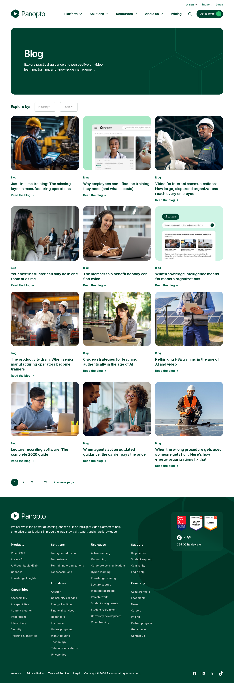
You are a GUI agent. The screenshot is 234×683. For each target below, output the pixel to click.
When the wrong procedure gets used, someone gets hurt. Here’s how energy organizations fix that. (189, 454)
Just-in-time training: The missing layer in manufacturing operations (41, 186)
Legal (76, 673)
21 (45, 482)
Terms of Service (58, 673)
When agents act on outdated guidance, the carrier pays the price (114, 452)
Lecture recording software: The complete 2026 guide (39, 452)
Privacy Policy (35, 673)
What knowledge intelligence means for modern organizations (187, 276)
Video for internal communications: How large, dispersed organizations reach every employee (186, 189)
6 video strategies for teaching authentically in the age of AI (110, 361)
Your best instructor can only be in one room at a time (44, 276)
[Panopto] (28, 14)
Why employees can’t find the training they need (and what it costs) (116, 186)
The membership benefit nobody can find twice (115, 276)
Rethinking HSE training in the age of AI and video (187, 361)
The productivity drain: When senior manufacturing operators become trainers (42, 364)
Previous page (64, 482)
